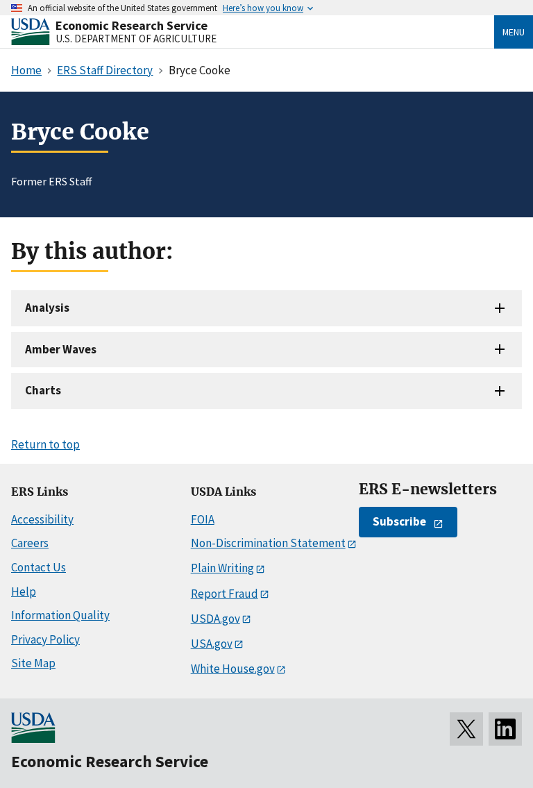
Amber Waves (60, 349)
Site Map (33, 663)
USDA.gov (215, 618)
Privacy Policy (45, 639)
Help (23, 591)
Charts (43, 390)
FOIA (202, 519)
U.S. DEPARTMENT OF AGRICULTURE (136, 38)
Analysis (47, 307)
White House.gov (233, 668)
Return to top (45, 444)
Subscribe (399, 521)
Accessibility (42, 519)
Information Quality (60, 615)
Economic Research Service (132, 25)
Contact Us (38, 567)
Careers (30, 543)
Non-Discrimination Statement (268, 543)
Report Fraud (224, 593)
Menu (513, 32)
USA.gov (211, 643)
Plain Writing (222, 568)
